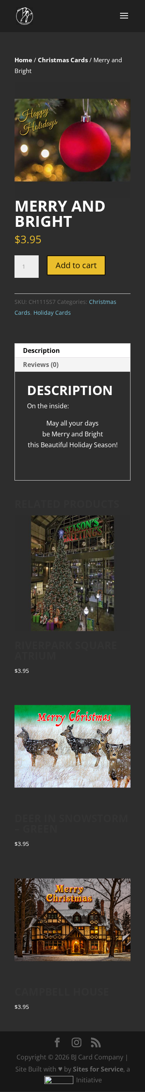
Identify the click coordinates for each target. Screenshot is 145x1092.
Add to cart (76, 265)
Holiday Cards (52, 312)
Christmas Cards (63, 60)
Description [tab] (41, 350)
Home (23, 60)
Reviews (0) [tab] (40, 364)
